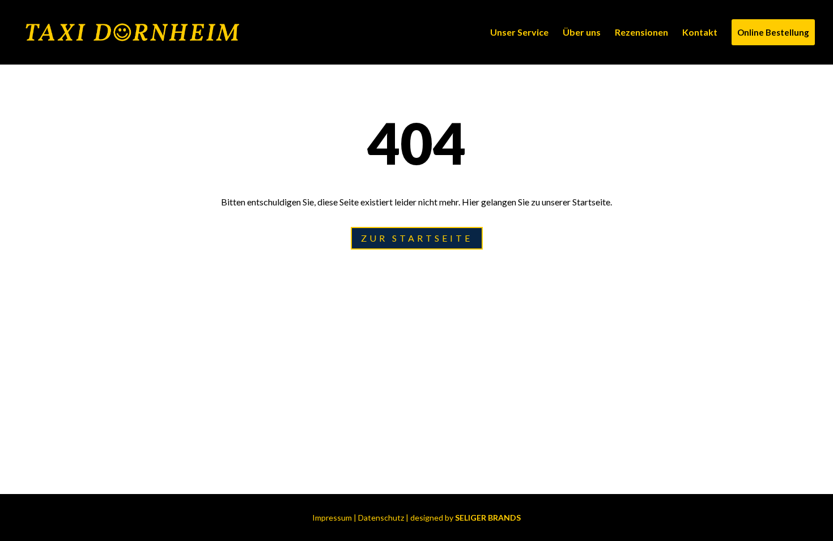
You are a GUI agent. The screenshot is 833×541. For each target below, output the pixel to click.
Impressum (332, 517)
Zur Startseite (417, 238)
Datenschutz (381, 517)
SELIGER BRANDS (488, 517)
